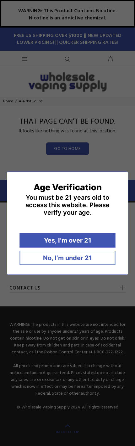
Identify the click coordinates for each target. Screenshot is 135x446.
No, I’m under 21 (67, 258)
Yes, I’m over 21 (67, 240)
